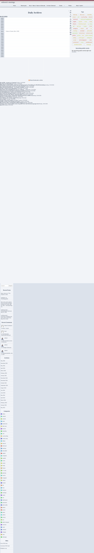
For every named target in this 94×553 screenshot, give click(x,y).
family (90, 21)
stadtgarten (89, 37)
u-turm (82, 42)
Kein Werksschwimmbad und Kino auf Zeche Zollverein (12, 86)
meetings (75, 30)
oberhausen (4, 500)
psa (83, 35)
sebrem (5, 338)
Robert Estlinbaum (8, 325)
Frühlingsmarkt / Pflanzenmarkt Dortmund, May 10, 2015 (6, 311)
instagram (75, 28)
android (4, 416)
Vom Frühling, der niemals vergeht (8, 97)
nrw (3, 497)
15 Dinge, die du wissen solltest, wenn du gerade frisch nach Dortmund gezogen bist (19, 103)
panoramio (75, 33)
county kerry (5, 438)
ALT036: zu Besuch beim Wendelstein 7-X (9, 88)
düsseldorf (4, 450)
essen (85, 21)
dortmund (75, 19)
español (80, 21)
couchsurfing (84, 17)
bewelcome (4, 423)
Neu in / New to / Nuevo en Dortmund (37, 5)
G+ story (4, 470)
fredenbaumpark (82, 23)
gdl (73, 26)
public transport (89, 35)
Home (14, 5)
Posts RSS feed (3, 543)
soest (3, 527)
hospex (85, 26)
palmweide (89, 30)
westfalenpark (89, 42)
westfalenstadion (78, 44)
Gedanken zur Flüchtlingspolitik (4, 298)
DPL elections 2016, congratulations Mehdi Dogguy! (12, 102)
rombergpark (82, 37)
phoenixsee (82, 33)
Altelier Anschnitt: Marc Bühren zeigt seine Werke (11, 94)
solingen (4, 532)
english (74, 21)
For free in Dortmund (51, 5)
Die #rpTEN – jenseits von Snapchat (8, 82)
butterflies (89, 14)
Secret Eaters (3, 99)
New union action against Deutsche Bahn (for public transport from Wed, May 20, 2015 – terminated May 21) (6, 304)
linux (3, 487)
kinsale (4, 482)
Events (60, 5)
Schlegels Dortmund (7, 347)
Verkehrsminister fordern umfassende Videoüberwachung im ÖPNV (15, 95)
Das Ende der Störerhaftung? (6, 83)
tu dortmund (76, 42)
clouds (74, 17)
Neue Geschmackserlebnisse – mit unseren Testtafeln (12, 87)
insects (4, 475)
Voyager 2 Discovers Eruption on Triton (9, 100)
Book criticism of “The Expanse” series (5, 294)
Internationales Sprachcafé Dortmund (6, 334)
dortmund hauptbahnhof (86, 19)
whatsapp (89, 44)
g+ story (90, 23)
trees (90, 40)
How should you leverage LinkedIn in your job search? (12, 93)
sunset (74, 40)
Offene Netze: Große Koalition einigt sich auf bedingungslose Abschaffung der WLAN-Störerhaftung (22, 85)
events (3, 463)
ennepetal (4, 455)
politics (4, 514)
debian (3, 441)
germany (79, 26)
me (91, 28)
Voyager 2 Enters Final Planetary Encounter (10, 101)
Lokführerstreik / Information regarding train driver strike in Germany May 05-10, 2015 (6, 317)
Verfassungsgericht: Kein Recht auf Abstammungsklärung (13, 90)
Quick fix (2, 105)
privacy (79, 35)
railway (74, 37)
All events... (74, 51)
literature (4, 490)
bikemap (75, 14)
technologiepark (83, 40)
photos (74, 35)
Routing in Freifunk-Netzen (6, 96)
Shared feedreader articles (36, 80)
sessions (4, 524)
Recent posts (24, 5)
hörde (90, 26)
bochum (4, 428)
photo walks (5, 505)
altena (3, 413)
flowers (74, 23)
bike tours (82, 14)
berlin (3, 421)
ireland (82, 28)
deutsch (90, 17)
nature (3, 495)
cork (78, 17)
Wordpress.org (3, 548)
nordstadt (82, 30)
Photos (70, 5)
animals (4, 418)
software (4, 529)
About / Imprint (79, 5)
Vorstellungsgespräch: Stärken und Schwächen (11, 92)
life (87, 28)
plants (3, 512)
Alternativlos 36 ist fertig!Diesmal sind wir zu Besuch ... (12, 89)
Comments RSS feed (4, 545)
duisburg (4, 448)
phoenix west (89, 33)
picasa (3, 509)
